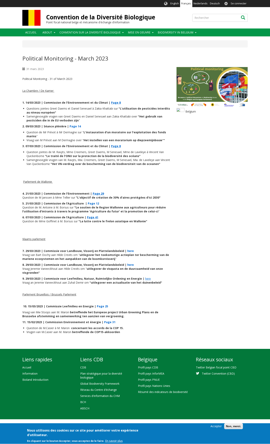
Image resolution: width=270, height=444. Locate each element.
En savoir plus (114, 441)
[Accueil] (31, 18)
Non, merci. (233, 426)
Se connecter (238, 3)
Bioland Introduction (35, 380)
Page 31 (109, 322)
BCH (83, 402)
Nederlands (201, 3)
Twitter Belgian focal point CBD (216, 367)
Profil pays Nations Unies (154, 386)
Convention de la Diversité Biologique (100, 17)
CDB (83, 367)
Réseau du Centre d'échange (98, 390)
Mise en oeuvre (139, 32)
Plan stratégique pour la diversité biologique (101, 375)
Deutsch (215, 3)
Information (30, 373)
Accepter (216, 426)
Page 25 (102, 306)
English (174, 3)
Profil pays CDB (148, 367)
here (130, 251)
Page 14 (75, 126)
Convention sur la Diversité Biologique (90, 32)
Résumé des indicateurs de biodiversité (163, 392)
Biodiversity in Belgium (175, 32)
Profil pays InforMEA (151, 373)
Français (186, 3)
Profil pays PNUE (149, 380)
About (47, 32)
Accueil (31, 32)
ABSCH (84, 408)
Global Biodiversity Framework (99, 383)
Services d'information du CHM (100, 396)
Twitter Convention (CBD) (218, 373)
